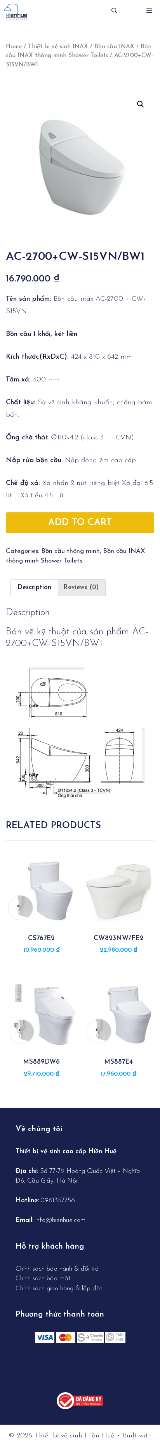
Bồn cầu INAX (114, 47)
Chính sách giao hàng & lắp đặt (59, 1288)
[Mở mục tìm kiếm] (114, 11)
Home (14, 47)
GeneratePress (80, 1442)
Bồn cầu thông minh (70, 551)
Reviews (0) (81, 587)
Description (34, 587)
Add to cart (80, 522)
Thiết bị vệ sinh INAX (58, 47)
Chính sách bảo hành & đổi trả (58, 1269)
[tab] (34, 588)
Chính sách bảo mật (43, 1278)
